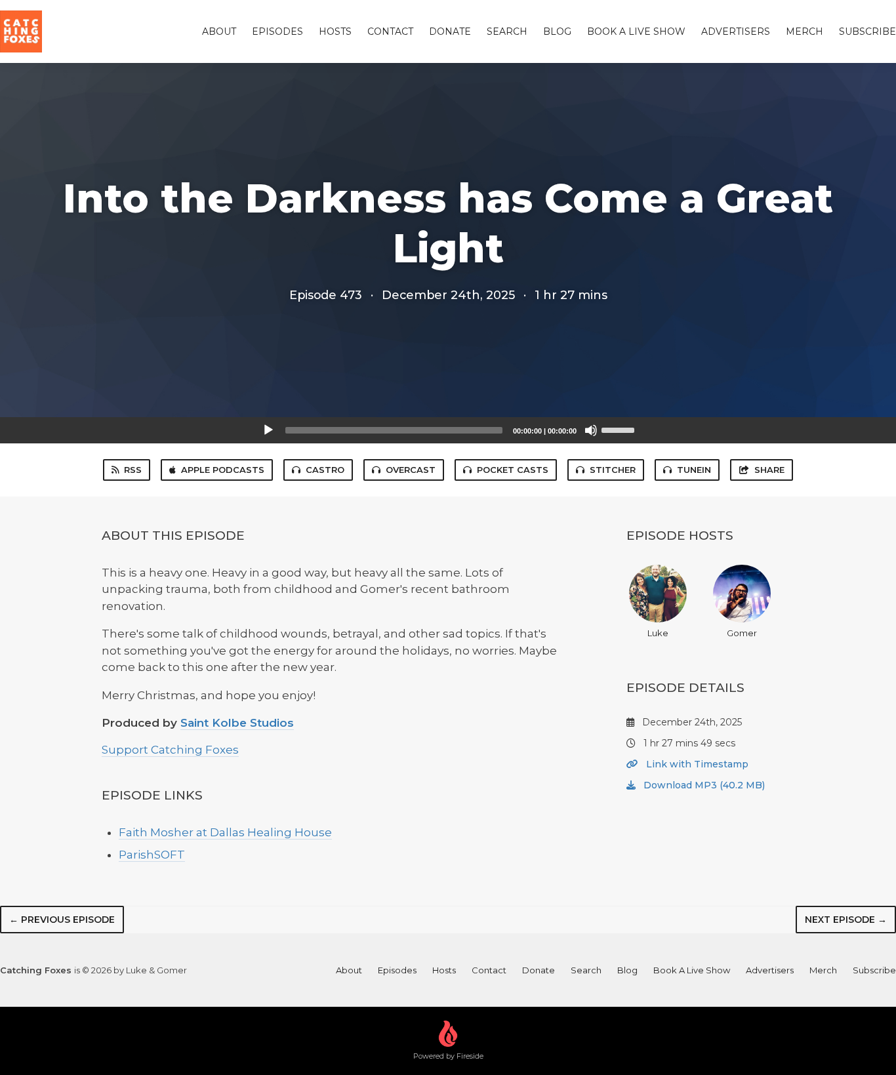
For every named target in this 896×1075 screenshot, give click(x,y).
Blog (557, 31)
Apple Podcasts (222, 469)
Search (507, 31)
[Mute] (591, 430)
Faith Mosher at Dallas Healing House (225, 832)
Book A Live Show (636, 31)
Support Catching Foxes (170, 749)
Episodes (277, 31)
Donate (450, 31)
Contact (390, 31)
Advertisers (735, 31)
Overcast (411, 469)
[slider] (619, 429)
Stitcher (613, 469)
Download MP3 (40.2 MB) (703, 785)
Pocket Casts (512, 469)
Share (769, 469)
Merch (804, 31)
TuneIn (694, 469)
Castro (325, 469)
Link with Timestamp (695, 764)
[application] (448, 430)
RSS (133, 469)
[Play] (268, 430)
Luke (657, 633)
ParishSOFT (152, 854)
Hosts (335, 31)
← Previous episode (62, 919)
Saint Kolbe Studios (237, 722)
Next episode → (846, 919)
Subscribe (867, 31)
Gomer (742, 633)
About (219, 31)
